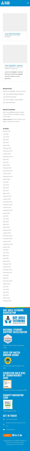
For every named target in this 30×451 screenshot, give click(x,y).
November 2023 (7, 204)
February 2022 (7, 264)
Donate (7, 435)
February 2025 (7, 168)
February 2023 (7, 230)
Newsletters (8, 36)
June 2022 (6, 252)
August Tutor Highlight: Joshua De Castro (14, 91)
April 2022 (6, 258)
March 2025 (6, 165)
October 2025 (7, 154)
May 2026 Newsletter (9, 102)
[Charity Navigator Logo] (8, 409)
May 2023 (6, 221)
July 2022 (5, 250)
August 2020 (6, 284)
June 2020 (6, 289)
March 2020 (6, 298)
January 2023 (7, 233)
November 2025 (7, 151)
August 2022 (6, 247)
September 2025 (8, 156)
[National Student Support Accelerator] (8, 343)
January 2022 (7, 267)
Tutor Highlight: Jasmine (14, 65)
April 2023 (6, 224)
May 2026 (6, 139)
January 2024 (7, 199)
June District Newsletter (9, 97)
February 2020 (7, 301)
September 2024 (8, 176)
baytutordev (9, 35)
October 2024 (7, 173)
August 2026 (6, 131)
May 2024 (6, 188)
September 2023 (8, 210)
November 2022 (7, 238)
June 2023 (6, 219)
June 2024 (6, 185)
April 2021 (6, 278)
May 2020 (6, 292)
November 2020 (7, 281)
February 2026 (7, 148)
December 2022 (7, 236)
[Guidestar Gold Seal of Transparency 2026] (7, 388)
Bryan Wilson (9, 67)
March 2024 (6, 193)
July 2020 (5, 286)
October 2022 (7, 241)
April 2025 (6, 162)
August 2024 (6, 179)
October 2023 (7, 207)
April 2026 (6, 142)
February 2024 (7, 196)
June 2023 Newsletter (13, 34)
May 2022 (6, 255)
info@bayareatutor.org (10, 429)
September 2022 (8, 244)
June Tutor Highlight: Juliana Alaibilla (13, 99)
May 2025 (6, 159)
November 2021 (7, 272)
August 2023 (6, 213)
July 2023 (5, 216)
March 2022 (6, 261)
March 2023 (6, 227)
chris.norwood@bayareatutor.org (12, 112)
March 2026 (6, 145)
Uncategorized (14, 68)
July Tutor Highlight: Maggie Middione (13, 94)
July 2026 (5, 134)
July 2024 (5, 182)
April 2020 (6, 295)
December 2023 (7, 202)
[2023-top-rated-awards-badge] (8, 363)
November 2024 (7, 171)
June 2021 (6, 275)
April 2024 (6, 190)
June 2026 (6, 137)
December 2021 (7, 269)
